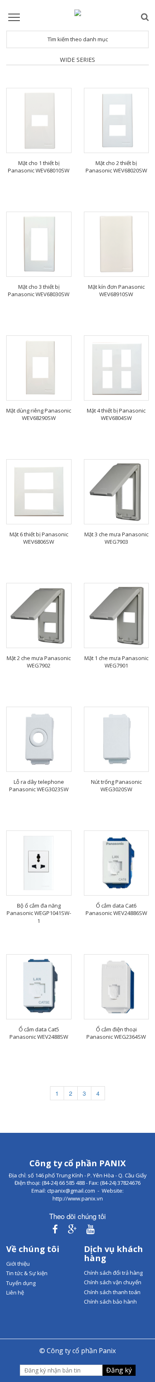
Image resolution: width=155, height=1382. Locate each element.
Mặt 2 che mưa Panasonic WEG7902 (39, 662)
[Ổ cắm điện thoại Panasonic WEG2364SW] (116, 986)
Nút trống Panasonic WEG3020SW (116, 785)
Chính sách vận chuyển (112, 1282)
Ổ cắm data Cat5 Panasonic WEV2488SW (39, 1033)
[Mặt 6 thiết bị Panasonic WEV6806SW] (39, 491)
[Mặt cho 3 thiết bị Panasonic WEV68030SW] (39, 244)
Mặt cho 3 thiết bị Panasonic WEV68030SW (38, 290)
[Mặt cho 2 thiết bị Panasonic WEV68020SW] (116, 120)
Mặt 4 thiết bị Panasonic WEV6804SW (116, 414)
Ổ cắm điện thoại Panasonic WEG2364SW (116, 1033)
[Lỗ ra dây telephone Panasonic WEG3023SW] (39, 739)
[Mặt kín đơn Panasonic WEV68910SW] (116, 244)
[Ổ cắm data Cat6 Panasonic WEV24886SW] (116, 863)
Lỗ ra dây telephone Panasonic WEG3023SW (39, 785)
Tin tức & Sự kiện (27, 1273)
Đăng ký (119, 1370)
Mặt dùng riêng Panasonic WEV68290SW (38, 414)
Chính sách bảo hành (110, 1301)
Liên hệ (15, 1292)
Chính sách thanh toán (112, 1292)
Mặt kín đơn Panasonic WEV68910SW (116, 290)
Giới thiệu (18, 1263)
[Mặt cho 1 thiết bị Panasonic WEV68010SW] (39, 120)
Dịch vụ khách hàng (113, 1253)
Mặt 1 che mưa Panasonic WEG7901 (116, 662)
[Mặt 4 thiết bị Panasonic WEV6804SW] (116, 368)
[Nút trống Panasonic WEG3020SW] (116, 739)
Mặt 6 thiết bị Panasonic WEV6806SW (39, 538)
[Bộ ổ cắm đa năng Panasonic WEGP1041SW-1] (39, 863)
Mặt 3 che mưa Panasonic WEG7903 (116, 538)
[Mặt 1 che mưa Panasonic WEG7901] (116, 615)
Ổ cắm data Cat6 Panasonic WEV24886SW (116, 909)
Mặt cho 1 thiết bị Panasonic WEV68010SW (38, 167)
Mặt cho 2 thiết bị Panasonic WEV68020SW (116, 167)
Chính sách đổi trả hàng (113, 1272)
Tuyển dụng (21, 1283)
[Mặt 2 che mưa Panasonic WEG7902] (39, 615)
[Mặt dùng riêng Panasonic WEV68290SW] (39, 368)
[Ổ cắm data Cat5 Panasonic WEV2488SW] (39, 986)
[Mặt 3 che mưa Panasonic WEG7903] (116, 491)
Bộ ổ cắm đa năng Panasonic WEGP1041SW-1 (39, 913)
